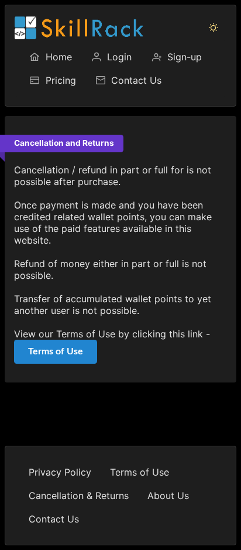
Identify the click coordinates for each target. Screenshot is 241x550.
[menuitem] (50, 57)
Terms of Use (55, 351)
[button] (213, 27)
